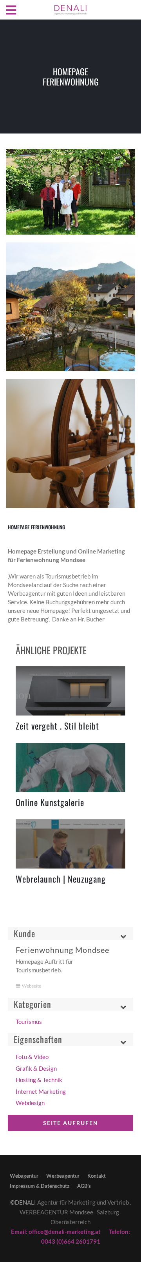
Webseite (31, 986)
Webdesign (30, 1102)
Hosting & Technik (39, 1079)
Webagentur (24, 1176)
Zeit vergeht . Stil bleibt (57, 725)
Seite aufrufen (70, 1123)
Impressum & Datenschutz (39, 1186)
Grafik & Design (36, 1068)
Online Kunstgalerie (50, 802)
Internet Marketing (41, 1091)
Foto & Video (32, 1056)
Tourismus (29, 1021)
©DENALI (23, 1202)
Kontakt (96, 1176)
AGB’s (84, 1186)
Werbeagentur (63, 1176)
